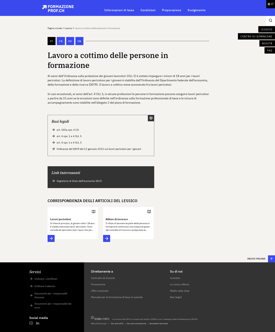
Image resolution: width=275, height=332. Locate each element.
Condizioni (148, 10)
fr (61, 41)
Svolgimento (197, 10)
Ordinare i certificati (45, 278)
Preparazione (171, 10)
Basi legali (176, 297)
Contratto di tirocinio (103, 278)
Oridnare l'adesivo (44, 286)
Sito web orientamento (136, 323)
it (51, 41)
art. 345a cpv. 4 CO (68, 129)
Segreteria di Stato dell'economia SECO (79, 180)
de (70, 41)
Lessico (266, 29)
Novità (267, 43)
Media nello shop (179, 290)
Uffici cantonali (99, 290)
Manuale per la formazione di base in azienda (117, 297)
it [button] (272, 4)
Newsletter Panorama (158, 323)
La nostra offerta (179, 284)
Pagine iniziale (55, 28)
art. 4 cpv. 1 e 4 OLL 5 (69, 136)
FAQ (269, 50)
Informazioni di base (119, 10)
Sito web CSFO (117, 323)
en (79, 41)
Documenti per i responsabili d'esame (50, 295)
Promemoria (98, 284)
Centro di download (256, 36)
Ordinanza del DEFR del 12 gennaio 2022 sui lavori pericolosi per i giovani (99, 148)
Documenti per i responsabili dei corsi (52, 305)
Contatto (175, 278)
